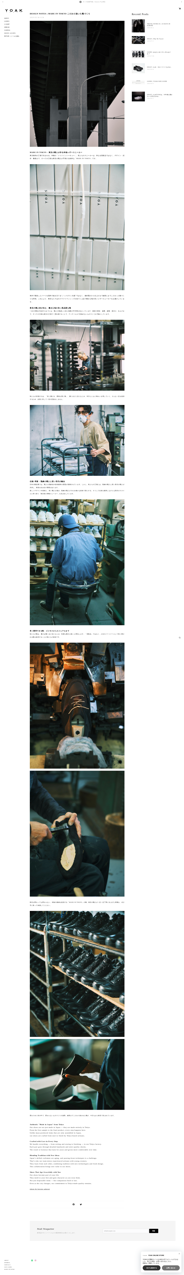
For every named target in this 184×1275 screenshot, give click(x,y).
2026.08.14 (150, 27)
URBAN (7, 27)
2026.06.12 (150, 98)
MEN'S (6, 18)
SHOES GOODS (10, 33)
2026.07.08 (150, 56)
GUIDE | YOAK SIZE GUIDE (157, 81)
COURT (7, 24)
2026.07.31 (150, 41)
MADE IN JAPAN (9, 1269)
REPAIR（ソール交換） (12, 36)
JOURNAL (7, 1262)
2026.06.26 (150, 69)
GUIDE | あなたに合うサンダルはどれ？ (159, 53)
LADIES (6, 21)
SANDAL (7, 30)
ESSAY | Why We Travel (155, 39)
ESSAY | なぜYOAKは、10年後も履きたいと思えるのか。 (159, 95)
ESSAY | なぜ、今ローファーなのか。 (159, 67)
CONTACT (7, 1265)
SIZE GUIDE (8, 1267)
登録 (153, 1231)
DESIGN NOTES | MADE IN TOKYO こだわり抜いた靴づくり (60, 14)
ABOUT (6, 1260)
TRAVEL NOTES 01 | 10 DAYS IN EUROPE (158, 24)
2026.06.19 (150, 83)
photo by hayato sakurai (40, 1189)
